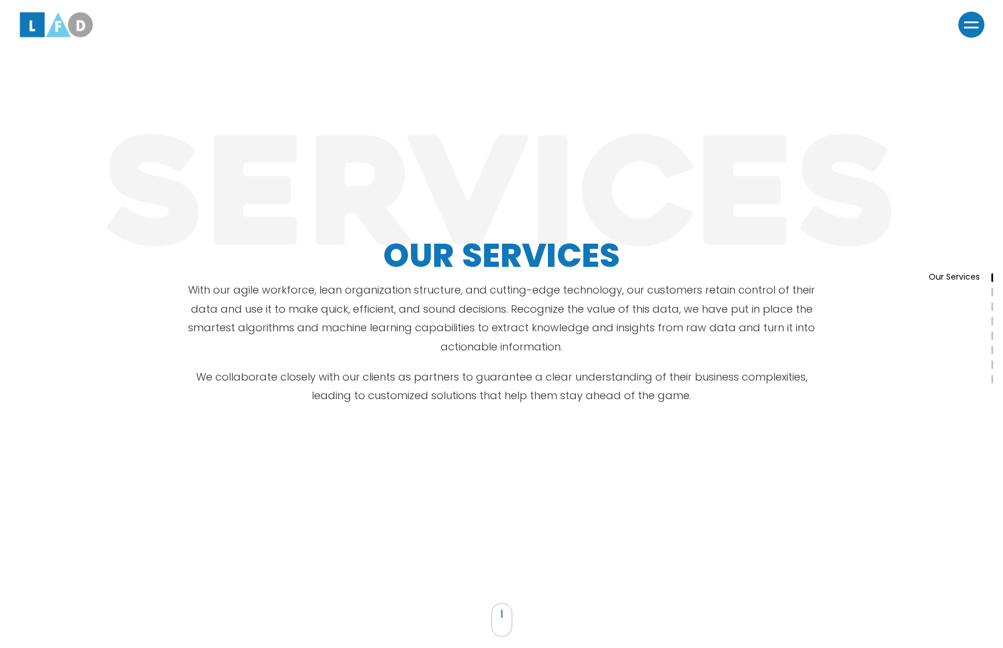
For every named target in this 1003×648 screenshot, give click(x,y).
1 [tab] (997, 279)
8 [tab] (997, 380)
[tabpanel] (501, 324)
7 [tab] (997, 366)
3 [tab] (997, 308)
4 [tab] (997, 322)
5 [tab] (997, 337)
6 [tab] (997, 351)
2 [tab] (997, 293)
